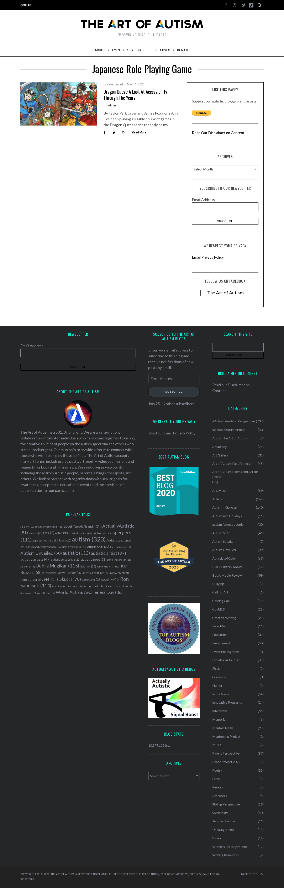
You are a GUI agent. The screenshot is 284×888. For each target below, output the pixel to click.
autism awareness (72, 547)
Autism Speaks (120, 547)
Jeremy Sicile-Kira (108, 566)
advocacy (35, 533)
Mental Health (222, 728)
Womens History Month (229, 847)
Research (218, 787)
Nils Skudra (66, 579)
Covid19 (218, 609)
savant (76, 586)
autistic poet (93, 559)
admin (112, 105)
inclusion (88, 566)
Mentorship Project (226, 736)
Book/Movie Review (227, 575)
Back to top (249, 874)
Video (216, 838)
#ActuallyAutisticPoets (228, 430)
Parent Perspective (226, 753)
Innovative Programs (227, 702)
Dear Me (27, 566)
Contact (26, 5)
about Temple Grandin (83, 526)
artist (62, 533)
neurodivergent (117, 573)
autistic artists (35, 559)
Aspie (37, 540)
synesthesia (46, 593)
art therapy (101, 533)
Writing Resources (225, 855)
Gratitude (219, 677)
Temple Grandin (223, 821)
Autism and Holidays (227, 516)
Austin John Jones (57, 540)
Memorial (219, 719)
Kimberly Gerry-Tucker (62, 573)
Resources (219, 796)
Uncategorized (113, 84)
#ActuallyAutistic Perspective (233, 421)
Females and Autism (226, 660)
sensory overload (94, 586)
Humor (217, 685)
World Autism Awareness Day (89, 592)
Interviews (219, 711)
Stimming (28, 592)
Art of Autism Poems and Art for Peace (235, 474)
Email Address (203, 199)
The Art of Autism (225, 292)
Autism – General (224, 507)
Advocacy (219, 447)
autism (89, 539)
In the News (220, 694)
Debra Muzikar (57, 566)
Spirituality (220, 813)
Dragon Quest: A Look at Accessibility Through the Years (135, 94)
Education (219, 634)
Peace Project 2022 (226, 762)
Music (216, 745)
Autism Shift (98, 547)
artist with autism (80, 533)
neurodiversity (35, 579)
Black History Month (227, 567)
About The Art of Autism (230, 438)
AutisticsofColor (224, 558)
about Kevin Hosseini (49, 526)
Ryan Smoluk (61, 586)
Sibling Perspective (226, 804)
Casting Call (221, 601)
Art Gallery (220, 455)
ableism (27, 526)
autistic (76, 553)
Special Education (119, 586)
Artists (217, 499)
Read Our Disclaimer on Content (218, 132)
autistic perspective (65, 559)
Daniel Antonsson (119, 559)
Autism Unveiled (41, 553)
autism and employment (42, 547)
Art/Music (219, 490)
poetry (111, 579)
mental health (94, 573)
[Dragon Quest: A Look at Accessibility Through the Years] (58, 104)
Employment (221, 643)
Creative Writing (224, 618)
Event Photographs (226, 652)
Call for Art (220, 592)
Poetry (217, 770)
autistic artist (108, 553)
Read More (139, 132)
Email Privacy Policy (208, 257)
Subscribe (174, 391)
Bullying (218, 584)
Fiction (217, 668)
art (48, 533)
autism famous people (227, 524)
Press (216, 779)
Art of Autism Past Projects (231, 463)
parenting (91, 579)
